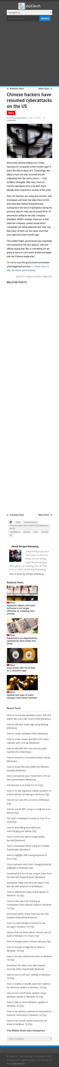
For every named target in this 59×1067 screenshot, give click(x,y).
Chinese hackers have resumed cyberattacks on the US (29, 526)
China (18, 522)
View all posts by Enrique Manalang (27, 573)
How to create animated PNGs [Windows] (27, 733)
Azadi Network (18, 1063)
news (36, 532)
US (11, 535)
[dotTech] (29, 8)
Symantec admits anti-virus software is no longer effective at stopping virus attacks (21, 609)
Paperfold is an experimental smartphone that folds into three (22, 641)
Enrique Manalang (18, 117)
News (11, 112)
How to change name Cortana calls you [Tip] (29, 941)
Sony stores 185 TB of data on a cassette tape (21, 669)
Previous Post (17, 88)
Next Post (44, 88)
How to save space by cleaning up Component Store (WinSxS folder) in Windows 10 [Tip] (29, 905)
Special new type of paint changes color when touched (22, 696)
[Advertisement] (29, 53)
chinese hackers (30, 522)
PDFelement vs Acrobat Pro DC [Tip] (25, 785)
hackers (27, 532)
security (44, 532)
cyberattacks (15, 532)
